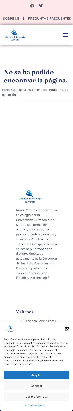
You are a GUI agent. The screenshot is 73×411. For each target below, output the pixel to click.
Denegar (36, 386)
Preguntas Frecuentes (49, 18)
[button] (67, 329)
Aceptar (36, 375)
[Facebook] (32, 6)
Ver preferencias (37, 396)
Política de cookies (35, 405)
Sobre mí (11, 18)
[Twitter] (41, 6)
